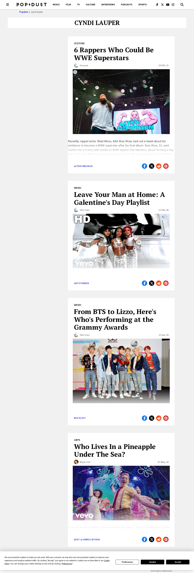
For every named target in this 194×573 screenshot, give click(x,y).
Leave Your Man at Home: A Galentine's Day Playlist (119, 198)
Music (56, 4)
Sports (142, 4)
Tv (78, 4)
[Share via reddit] (158, 166)
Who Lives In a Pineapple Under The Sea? (115, 450)
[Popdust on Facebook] (157, 4)
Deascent (84, 65)
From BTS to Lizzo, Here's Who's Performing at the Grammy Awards (115, 319)
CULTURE (90, 4)
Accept (178, 562)
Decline (152, 562)
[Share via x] (151, 166)
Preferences (127, 562)
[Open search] (182, 4)
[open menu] (7, 4)
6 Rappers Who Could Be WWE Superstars (114, 53)
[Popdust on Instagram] (173, 4)
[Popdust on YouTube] (168, 4)
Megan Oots (85, 462)
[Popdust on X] (162, 4)
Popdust (23, 12)
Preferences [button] (67, 564)
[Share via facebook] (144, 166)
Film (68, 4)
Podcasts (126, 4)
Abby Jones (85, 210)
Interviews (108, 4)
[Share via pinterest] (166, 166)
